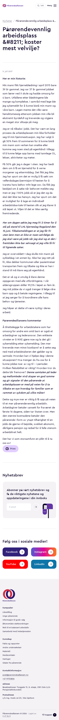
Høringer (7, 659)
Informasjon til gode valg (14, 620)
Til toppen (47, 714)
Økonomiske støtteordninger (16, 624)
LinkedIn (39, 564)
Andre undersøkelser (12, 648)
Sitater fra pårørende (12, 663)
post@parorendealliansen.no (15, 675)
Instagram (40, 552)
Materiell (6, 651)
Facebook (12, 552)
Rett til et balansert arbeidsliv (16, 628)
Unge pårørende (10, 616)
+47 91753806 (8, 679)
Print (13, 448)
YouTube (11, 564)
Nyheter (7, 21)
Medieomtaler (9, 655)
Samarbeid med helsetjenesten (17, 631)
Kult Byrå (7, 716)
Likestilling (7, 612)
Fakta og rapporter (11, 644)
